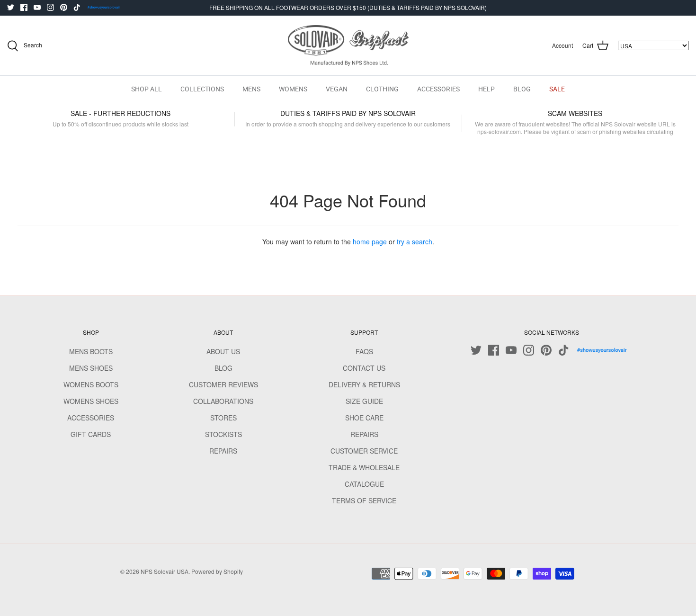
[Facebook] (23, 7)
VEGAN (337, 89)
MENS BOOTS (91, 351)
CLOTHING (382, 89)
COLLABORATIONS (223, 401)
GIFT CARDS (91, 434)
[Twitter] (10, 7)
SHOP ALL (146, 89)
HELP (486, 89)
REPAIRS (223, 450)
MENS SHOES (91, 368)
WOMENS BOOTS (90, 384)
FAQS (364, 351)
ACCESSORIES (438, 89)
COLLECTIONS (202, 89)
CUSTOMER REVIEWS (223, 384)
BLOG (522, 89)
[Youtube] (37, 7)
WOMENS (293, 89)
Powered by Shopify (217, 571)
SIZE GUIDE (364, 401)
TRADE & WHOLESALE (364, 467)
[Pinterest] (63, 7)
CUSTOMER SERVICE (364, 450)
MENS (251, 89)
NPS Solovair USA (164, 571)
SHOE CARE (364, 417)
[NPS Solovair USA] (348, 45)
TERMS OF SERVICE (364, 500)
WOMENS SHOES (90, 401)
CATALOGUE (364, 484)
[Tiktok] (76, 7)
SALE (557, 89)
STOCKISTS (223, 434)
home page (370, 241)
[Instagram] (50, 7)
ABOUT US (223, 351)
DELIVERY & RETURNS (364, 384)
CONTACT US (364, 368)
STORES (223, 417)
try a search (414, 241)
